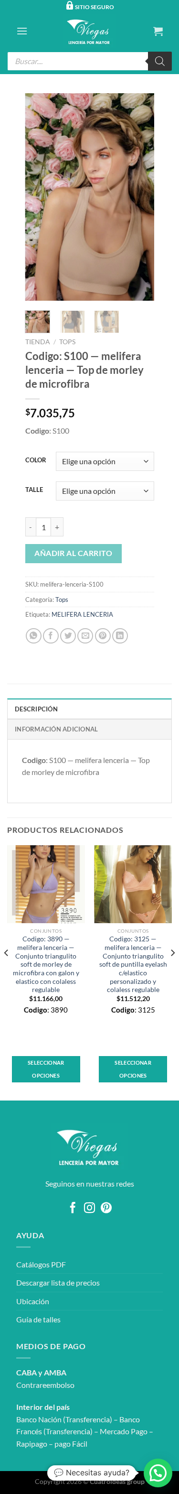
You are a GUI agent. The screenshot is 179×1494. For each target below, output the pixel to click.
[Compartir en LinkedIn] (120, 636)
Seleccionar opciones (46, 1068)
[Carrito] (158, 31)
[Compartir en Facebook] (51, 636)
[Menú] (22, 31)
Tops (67, 342)
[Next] (139, 197)
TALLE (34, 490)
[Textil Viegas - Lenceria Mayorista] (89, 31)
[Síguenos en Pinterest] (106, 1208)
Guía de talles (38, 1319)
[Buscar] (160, 61)
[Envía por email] (85, 636)
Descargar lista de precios (58, 1282)
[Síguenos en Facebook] (72, 1208)
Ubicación (32, 1301)
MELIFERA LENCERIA (82, 614)
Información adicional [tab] (56, 729)
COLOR (35, 460)
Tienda (37, 342)
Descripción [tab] (36, 709)
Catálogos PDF (41, 1264)
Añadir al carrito (73, 553)
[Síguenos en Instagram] (89, 1208)
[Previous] (39, 197)
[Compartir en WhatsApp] (34, 636)
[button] (158, 1473)
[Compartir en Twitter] (68, 636)
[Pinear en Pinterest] (103, 636)
